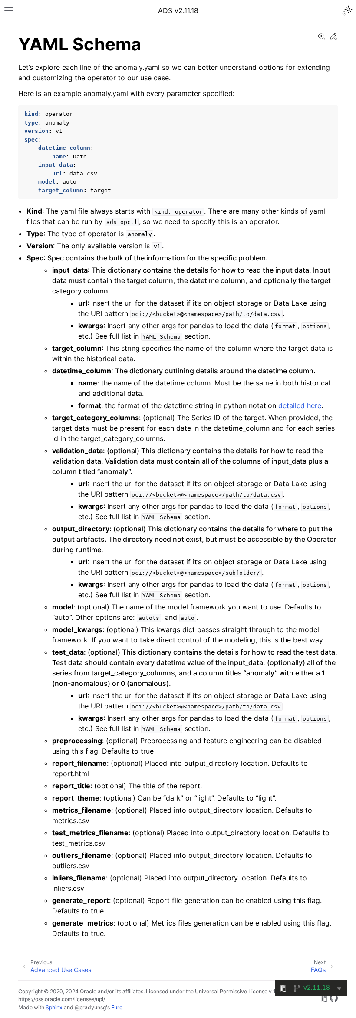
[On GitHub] (334, 999)
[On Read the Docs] (324, 999)
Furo (116, 1007)
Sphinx (54, 1007)
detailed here (299, 405)
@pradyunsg (90, 1007)
